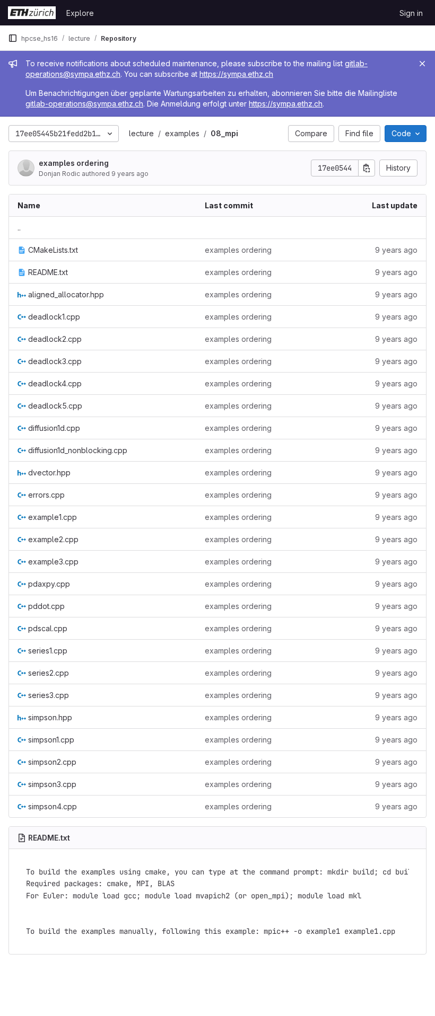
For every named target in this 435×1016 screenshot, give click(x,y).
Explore (80, 12)
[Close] (422, 63)
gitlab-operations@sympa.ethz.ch (84, 103)
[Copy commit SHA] (366, 168)
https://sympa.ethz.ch (236, 73)
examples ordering (74, 162)
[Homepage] (32, 12)
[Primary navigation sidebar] (12, 38)
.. (19, 227)
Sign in (411, 12)
